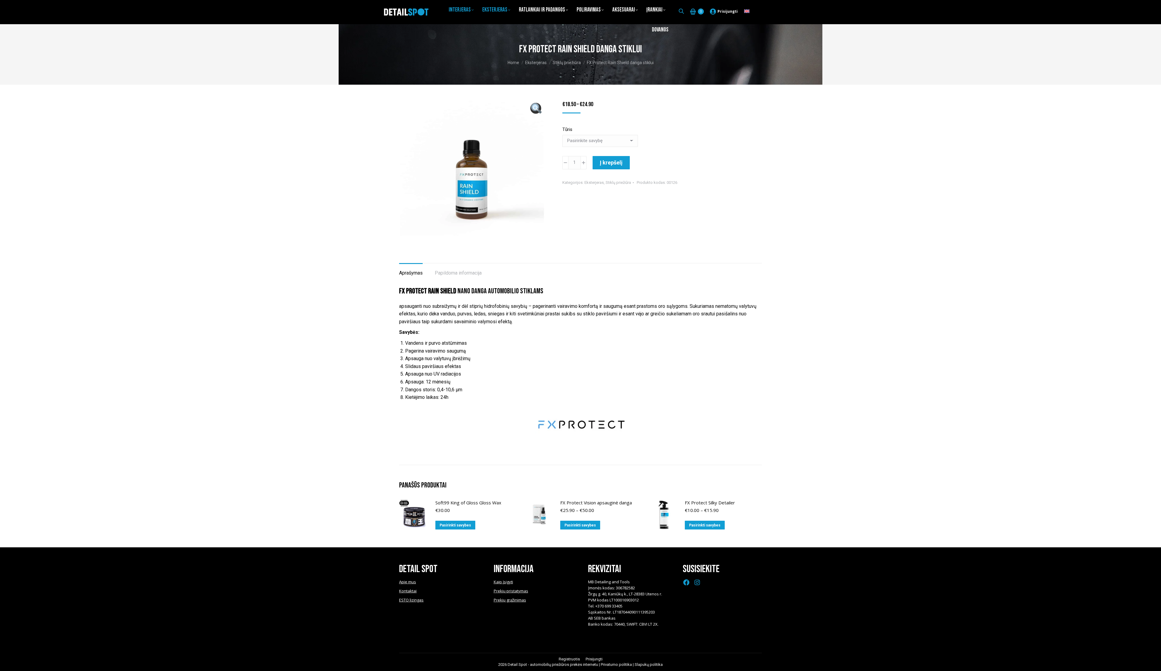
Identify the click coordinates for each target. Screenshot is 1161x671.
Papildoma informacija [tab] (458, 273)
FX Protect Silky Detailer (710, 503)
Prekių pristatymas (511, 591)
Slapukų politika (649, 664)
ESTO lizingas (411, 600)
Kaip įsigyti (503, 582)
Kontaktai (408, 591)
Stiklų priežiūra (618, 182)
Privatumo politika (616, 664)
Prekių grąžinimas (510, 600)
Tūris (567, 129)
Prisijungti (727, 11)
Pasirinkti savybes (455, 525)
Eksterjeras (594, 182)
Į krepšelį (611, 162)
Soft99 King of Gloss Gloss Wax (468, 503)
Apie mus (407, 582)
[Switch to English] (747, 11)
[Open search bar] (681, 11)
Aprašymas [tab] (411, 273)
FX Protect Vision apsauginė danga (596, 503)
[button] (535, 108)
